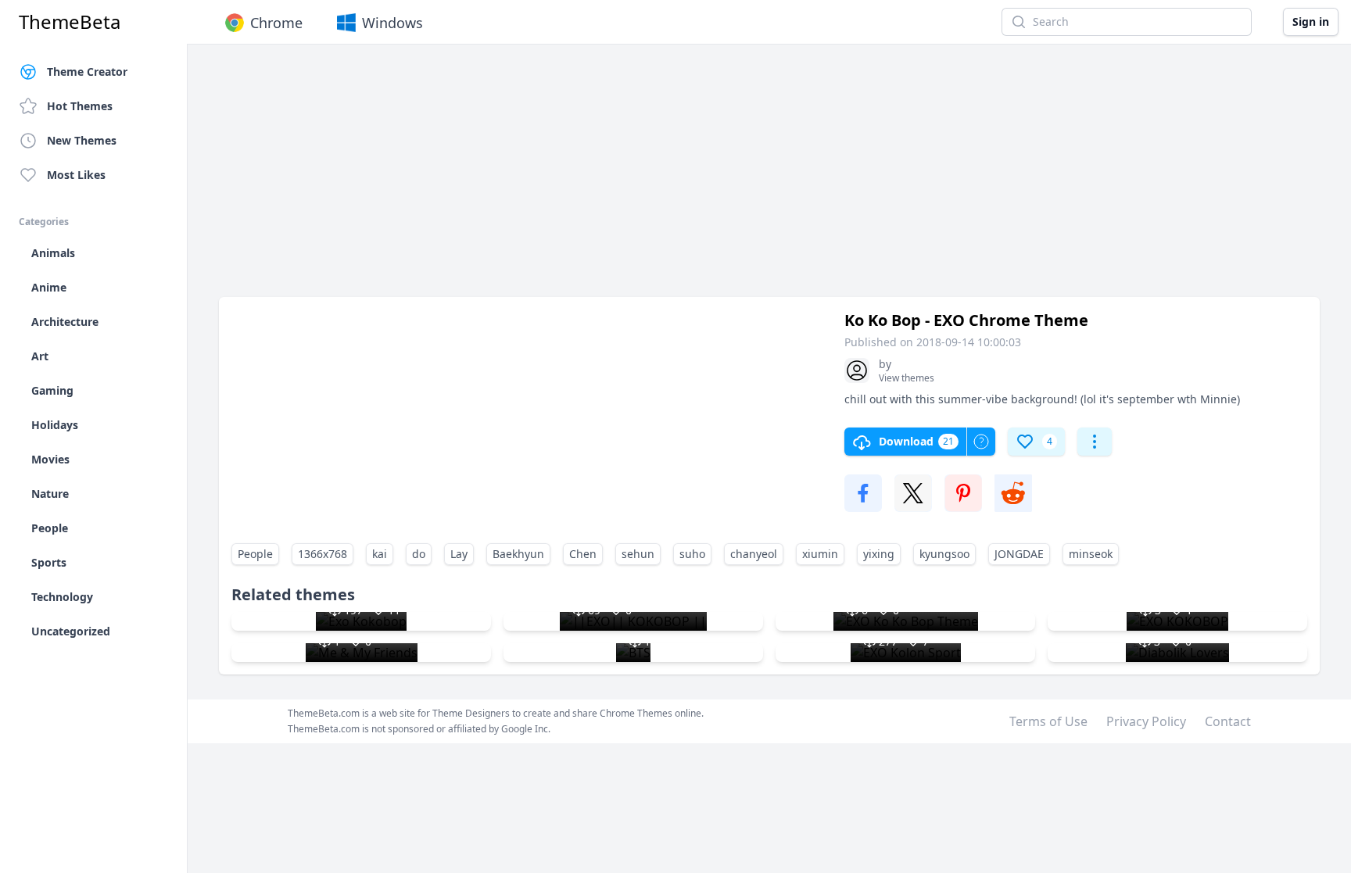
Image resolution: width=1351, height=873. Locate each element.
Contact (1228, 721)
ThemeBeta (69, 21)
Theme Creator (87, 71)
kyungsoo (944, 553)
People (255, 553)
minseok (1091, 553)
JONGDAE (1019, 553)
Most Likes (76, 174)
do (418, 553)
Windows (392, 22)
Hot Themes (80, 105)
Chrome (276, 22)
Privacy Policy (1146, 721)
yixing (878, 553)
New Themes (81, 140)
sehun (638, 553)
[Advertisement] (688, 178)
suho (692, 553)
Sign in (1310, 21)
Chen (583, 553)
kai (379, 553)
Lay (459, 553)
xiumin (820, 553)
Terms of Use (1048, 721)
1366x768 (322, 553)
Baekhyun (518, 553)
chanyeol (753, 553)
